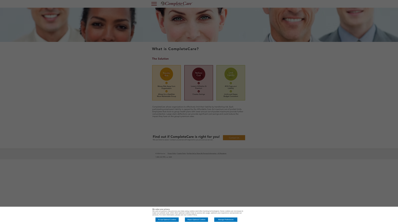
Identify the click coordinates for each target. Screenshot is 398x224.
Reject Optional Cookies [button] (196, 219)
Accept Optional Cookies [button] (167, 219)
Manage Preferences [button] (226, 219)
